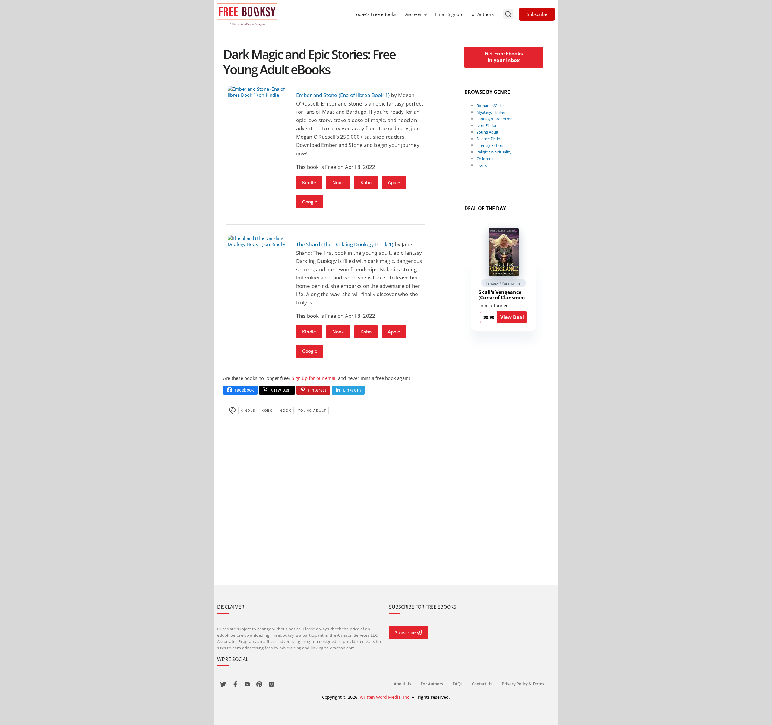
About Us (402, 683)
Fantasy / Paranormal (504, 283)
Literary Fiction (489, 145)
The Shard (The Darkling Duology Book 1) (345, 244)
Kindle (309, 182)
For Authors (481, 14)
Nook (338, 182)
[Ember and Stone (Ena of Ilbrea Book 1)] (257, 92)
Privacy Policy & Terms (523, 683)
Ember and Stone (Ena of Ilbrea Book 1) (343, 95)
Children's (485, 158)
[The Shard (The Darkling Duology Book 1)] (257, 241)
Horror (482, 165)
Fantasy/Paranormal (494, 118)
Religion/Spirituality (493, 152)
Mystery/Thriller (490, 112)
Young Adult (312, 410)
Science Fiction (489, 138)
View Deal (512, 317)
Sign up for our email (314, 378)
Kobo (366, 182)
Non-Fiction (487, 125)
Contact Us (482, 683)
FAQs (457, 683)
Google (309, 202)
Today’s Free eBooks (375, 14)
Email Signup (448, 14)
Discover (412, 14)
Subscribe (537, 14)
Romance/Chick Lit (493, 105)
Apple (394, 182)
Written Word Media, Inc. (385, 697)
